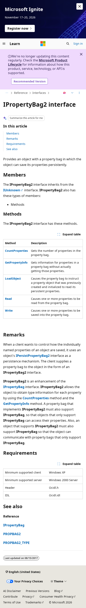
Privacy (27, 596)
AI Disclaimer (12, 591)
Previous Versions (37, 591)
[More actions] (79, 93)
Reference (21, 93)
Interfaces (39, 93)
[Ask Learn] (64, 93)
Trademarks (33, 602)
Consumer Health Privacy (56, 596)
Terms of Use (12, 602)
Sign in (78, 43)
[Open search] (68, 43)
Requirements (15, 144)
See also (11, 149)
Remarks (12, 138)
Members (12, 133)
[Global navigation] (4, 43)
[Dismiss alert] (79, 6)
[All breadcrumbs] (6, 93)
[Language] (72, 93)
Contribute (10, 596)
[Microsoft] (43, 43)
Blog (57, 591)
